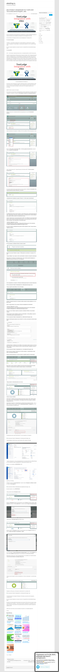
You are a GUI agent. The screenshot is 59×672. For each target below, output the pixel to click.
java (47, 22)
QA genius (10, 13)
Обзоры (40, 41)
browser (46, 18)
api (43, 17)
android (42, 17)
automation (42, 18)
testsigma (43, 30)
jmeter (49, 22)
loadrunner (44, 23)
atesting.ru (10, 3)
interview (44, 22)
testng (40, 30)
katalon (40, 23)
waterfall (40, 31)
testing (47, 28)
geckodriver (40, 22)
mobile (47, 23)
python (42, 26)
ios (45, 22)
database (48, 20)
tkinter (45, 30)
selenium (41, 28)
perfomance (44, 24)
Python (40, 38)
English (40, 35)
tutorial (48, 30)
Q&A (45, 26)
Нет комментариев (34, 13)
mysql (49, 23)
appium (45, 17)
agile (39, 17)
